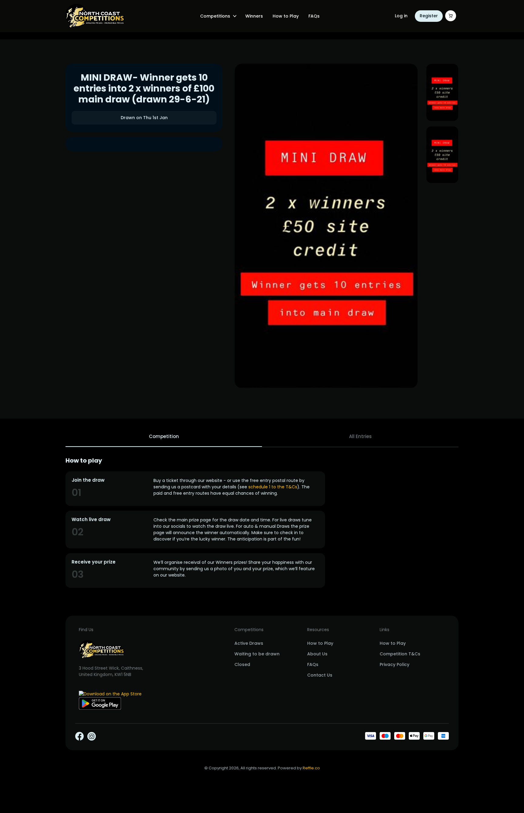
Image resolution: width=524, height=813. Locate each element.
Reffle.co (311, 768)
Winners (254, 16)
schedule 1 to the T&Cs (272, 487)
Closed (242, 664)
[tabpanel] (262, 522)
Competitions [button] (215, 16)
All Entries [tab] (360, 436)
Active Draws (248, 643)
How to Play (286, 16)
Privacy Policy (394, 664)
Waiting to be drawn (257, 654)
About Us (317, 654)
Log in (401, 16)
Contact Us (319, 675)
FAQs (314, 16)
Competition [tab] (164, 436)
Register (429, 16)
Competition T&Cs (400, 654)
